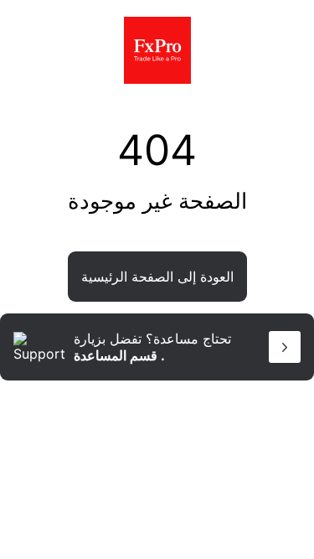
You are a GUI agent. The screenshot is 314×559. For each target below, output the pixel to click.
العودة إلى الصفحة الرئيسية (157, 276)
